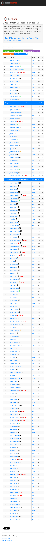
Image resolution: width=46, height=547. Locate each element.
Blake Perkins (14, 336)
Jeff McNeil (13, 155)
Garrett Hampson (15, 507)
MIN (33, 110)
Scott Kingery (13, 486)
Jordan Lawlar (14, 210)
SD (33, 87)
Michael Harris (14, 81)
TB (33, 116)
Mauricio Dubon (14, 234)
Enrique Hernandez (15, 366)
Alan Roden (13, 294)
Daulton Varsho (14, 158)
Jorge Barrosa (14, 426)
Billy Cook (13, 393)
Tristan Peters (14, 456)
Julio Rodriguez (14, 60)
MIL (33, 66)
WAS (33, 161)
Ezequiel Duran (14, 279)
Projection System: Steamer (13, 51)
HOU (33, 158)
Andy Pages (13, 122)
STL (33, 186)
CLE (33, 99)
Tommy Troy (13, 411)
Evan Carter (13, 167)
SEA (33, 60)
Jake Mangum (14, 222)
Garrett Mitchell (14, 228)
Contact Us (6, 538)
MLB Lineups (8, 54)
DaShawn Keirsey (15, 504)
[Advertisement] (20, 10)
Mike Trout (13, 204)
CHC (33, 69)
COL (33, 140)
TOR (33, 75)
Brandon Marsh (14, 183)
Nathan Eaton (14, 402)
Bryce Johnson (14, 363)
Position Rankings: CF (31, 51)
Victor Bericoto (14, 474)
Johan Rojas (13, 315)
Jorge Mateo (13, 297)
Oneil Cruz (13, 90)
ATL (33, 81)
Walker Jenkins (14, 423)
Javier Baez (13, 273)
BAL (33, 201)
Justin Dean (13, 477)
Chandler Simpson (15, 116)
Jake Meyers (13, 189)
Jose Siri (12, 396)
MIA (33, 119)
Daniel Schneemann (16, 372)
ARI (33, 63)
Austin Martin (14, 243)
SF (32, 143)
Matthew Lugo (14, 450)
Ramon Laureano (15, 176)
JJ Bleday (12, 261)
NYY (33, 84)
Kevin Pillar (13, 513)
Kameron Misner (15, 438)
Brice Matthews (14, 390)
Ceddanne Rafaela (15, 113)
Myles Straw (13, 360)
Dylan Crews (13, 161)
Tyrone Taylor (14, 300)
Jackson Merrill (14, 87)
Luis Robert (13, 125)
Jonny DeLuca (14, 264)
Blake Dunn (13, 459)
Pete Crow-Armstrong (16, 69)
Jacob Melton (14, 318)
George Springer (15, 75)
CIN (33, 149)
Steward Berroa (14, 444)
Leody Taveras (14, 312)
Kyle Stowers (13, 213)
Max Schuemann (14, 462)
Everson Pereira (14, 321)
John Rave (13, 357)
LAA (33, 204)
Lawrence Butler (14, 128)
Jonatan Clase (14, 420)
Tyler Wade (13, 468)
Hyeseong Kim (14, 351)
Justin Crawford (14, 152)
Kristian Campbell (15, 378)
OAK (33, 128)
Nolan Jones (13, 453)
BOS (33, 93)
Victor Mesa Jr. (14, 492)
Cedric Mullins (14, 198)
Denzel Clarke (14, 252)
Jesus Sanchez (14, 192)
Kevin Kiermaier (14, 516)
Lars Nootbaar (14, 170)
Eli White (12, 339)
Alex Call (12, 327)
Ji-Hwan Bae (13, 498)
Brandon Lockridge (15, 324)
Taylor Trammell (15, 435)
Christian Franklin (15, 405)
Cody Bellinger (14, 84)
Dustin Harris (14, 480)
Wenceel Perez (14, 255)
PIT (33, 90)
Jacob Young (13, 207)
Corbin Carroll (14, 63)
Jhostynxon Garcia (15, 345)
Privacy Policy (7, 540)
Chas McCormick (15, 387)
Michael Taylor (14, 519)
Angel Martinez (14, 291)
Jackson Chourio (14, 66)
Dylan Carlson (14, 384)
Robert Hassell (14, 306)
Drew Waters (13, 432)
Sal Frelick (13, 137)
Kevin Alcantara (14, 441)
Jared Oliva (13, 333)
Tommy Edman (14, 225)
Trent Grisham (14, 216)
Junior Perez (13, 471)
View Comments (20, 54)
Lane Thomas (14, 164)
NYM (33, 125)
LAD (33, 122)
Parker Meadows (15, 240)
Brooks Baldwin (14, 246)
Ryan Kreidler (14, 483)
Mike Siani (13, 465)
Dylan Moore (13, 354)
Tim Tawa (12, 375)
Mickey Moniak (14, 146)
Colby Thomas (14, 309)
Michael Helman (14, 417)
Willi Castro (13, 140)
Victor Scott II (13, 186)
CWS (33, 131)
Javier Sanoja (13, 267)
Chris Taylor (13, 408)
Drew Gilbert (13, 399)
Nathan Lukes (14, 249)
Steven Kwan (13, 99)
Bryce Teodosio (14, 330)
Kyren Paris (13, 447)
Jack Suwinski (13, 429)
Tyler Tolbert (13, 303)
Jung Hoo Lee (14, 143)
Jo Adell (12, 134)
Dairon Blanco (14, 414)
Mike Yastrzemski (15, 231)
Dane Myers (13, 285)
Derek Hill (13, 348)
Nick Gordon (13, 510)
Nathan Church (14, 288)
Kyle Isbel (12, 219)
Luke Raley (13, 276)
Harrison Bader (14, 195)
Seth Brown (13, 495)
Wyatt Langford (14, 78)
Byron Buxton (14, 110)
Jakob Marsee (14, 119)
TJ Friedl (12, 149)
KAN (33, 72)
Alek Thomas (13, 237)
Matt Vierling (13, 282)
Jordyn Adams (14, 501)
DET (33, 107)
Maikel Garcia (14, 72)
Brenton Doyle (14, 131)
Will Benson (13, 258)
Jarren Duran (13, 93)
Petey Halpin (13, 489)
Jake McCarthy (14, 173)
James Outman (14, 342)
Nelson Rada (13, 381)
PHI (33, 152)
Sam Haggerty (14, 270)
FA (33, 516)
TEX (33, 78)
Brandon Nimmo (15, 96)
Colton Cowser (14, 201)
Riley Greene (13, 107)
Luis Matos (13, 369)
